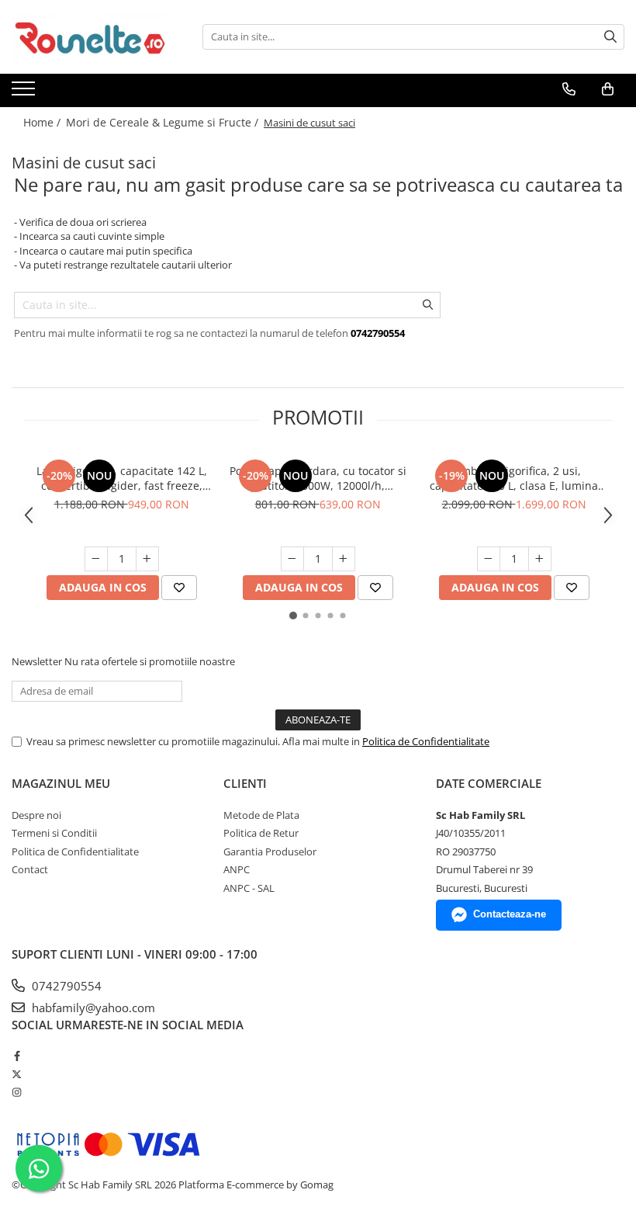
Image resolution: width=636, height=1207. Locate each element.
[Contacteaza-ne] (568, 89)
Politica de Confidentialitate (425, 741)
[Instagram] (17, 1092)
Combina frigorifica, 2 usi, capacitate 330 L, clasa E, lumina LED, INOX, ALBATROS (514, 478)
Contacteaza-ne (509, 914)
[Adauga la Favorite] (179, 587)
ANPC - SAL (249, 888)
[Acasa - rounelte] (89, 37)
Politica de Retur (261, 833)
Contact (30, 869)
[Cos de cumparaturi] (607, 89)
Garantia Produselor (269, 851)
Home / (43, 122)
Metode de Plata (261, 815)
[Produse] (25, 93)
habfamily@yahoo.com (92, 1007)
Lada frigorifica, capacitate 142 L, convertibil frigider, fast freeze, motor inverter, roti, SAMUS (121, 478)
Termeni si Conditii (54, 833)
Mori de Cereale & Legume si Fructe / (163, 122)
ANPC (236, 869)
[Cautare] (610, 37)
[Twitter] (17, 1074)
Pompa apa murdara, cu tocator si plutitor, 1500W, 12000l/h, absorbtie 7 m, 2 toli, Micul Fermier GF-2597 (318, 478)
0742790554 (65, 986)
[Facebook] (17, 1056)
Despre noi (36, 815)
